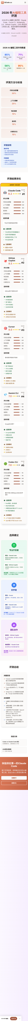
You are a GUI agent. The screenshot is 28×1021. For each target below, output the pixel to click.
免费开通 (13, 1018)
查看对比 (14, 783)
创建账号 (14, 778)
